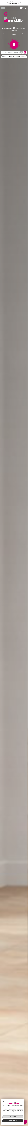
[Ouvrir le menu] (3, 8)
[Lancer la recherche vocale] (14, 44)
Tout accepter (13, 1120)
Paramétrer (13, 1116)
